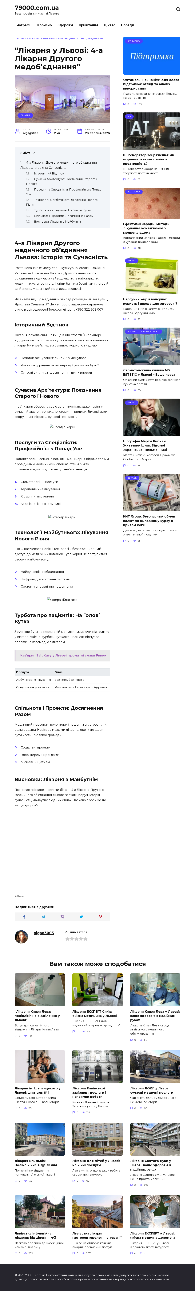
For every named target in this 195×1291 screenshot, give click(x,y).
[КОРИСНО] (151, 72)
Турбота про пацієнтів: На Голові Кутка (62, 210)
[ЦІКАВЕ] (151, 509)
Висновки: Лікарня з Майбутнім (57, 221)
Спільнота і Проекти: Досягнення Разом (64, 216)
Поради (127, 25)
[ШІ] (151, 147)
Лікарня (25, 115)
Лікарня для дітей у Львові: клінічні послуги (96, 1163)
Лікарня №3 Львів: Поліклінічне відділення (36, 1163)
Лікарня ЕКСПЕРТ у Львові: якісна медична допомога (152, 1235)
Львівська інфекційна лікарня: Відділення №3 (35, 1235)
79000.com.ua (37, 7)
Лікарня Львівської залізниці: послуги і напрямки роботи (89, 1092)
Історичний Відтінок (49, 173)
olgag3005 (44, 933)
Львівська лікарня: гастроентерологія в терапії (97, 1235)
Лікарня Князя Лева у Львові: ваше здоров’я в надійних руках (155, 1016)
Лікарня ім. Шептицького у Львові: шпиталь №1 (38, 1090)
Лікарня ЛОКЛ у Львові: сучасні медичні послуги (151, 1090)
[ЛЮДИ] (151, 292)
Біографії (24, 25)
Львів (21, 896)
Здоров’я (65, 25)
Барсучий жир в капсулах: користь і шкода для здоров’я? (150, 301)
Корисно (44, 25)
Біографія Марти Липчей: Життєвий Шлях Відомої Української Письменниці (145, 445)
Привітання (88, 25)
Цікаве (109, 25)
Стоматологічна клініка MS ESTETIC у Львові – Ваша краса (149, 372)
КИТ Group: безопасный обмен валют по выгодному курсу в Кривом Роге (149, 521)
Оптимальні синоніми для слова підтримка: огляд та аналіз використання (151, 84)
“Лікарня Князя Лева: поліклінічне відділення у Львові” (37, 1016)
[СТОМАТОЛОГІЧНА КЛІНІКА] (151, 363)
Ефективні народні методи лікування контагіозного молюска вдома (146, 228)
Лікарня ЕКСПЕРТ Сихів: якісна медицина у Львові (94, 1013)
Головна (20, 38)
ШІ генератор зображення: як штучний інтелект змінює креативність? (148, 159)
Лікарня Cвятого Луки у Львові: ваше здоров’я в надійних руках (150, 1165)
